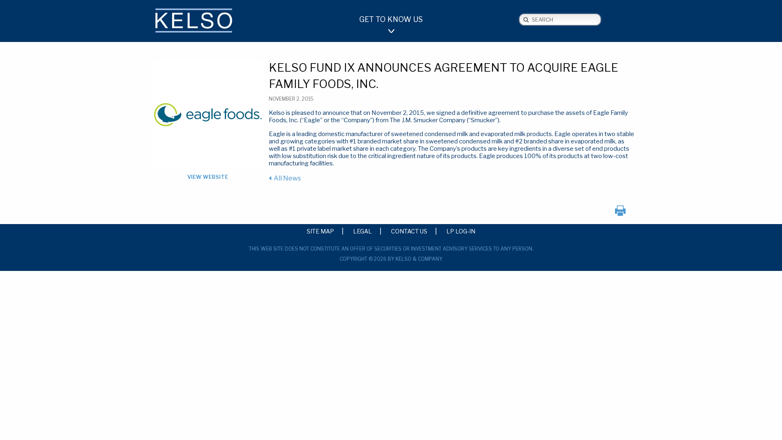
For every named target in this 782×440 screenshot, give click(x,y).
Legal (362, 231)
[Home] (208, 22)
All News (287, 178)
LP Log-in (460, 231)
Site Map (320, 231)
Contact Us (409, 231)
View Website (207, 177)
